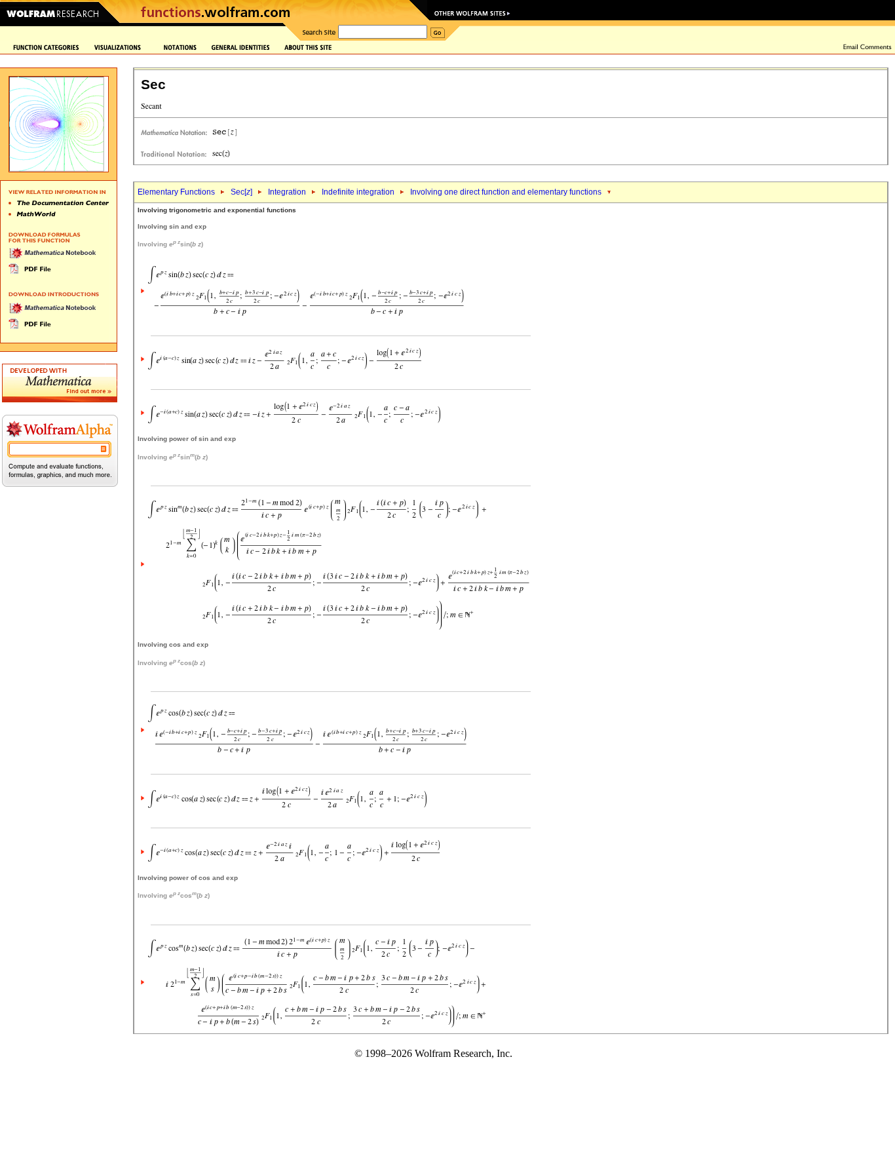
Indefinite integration (358, 192)
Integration (287, 192)
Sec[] (241, 192)
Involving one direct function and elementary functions (505, 192)
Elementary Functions (176, 192)
